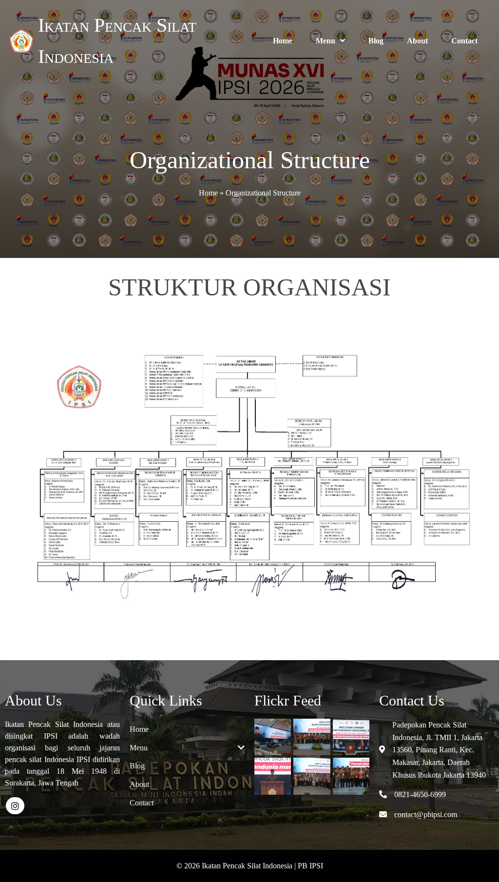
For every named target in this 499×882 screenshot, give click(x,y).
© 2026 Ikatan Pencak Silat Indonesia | (237, 866)
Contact (464, 41)
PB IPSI (310, 866)
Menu (325, 41)
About (417, 41)
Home (282, 41)
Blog (376, 41)
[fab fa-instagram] (15, 805)
